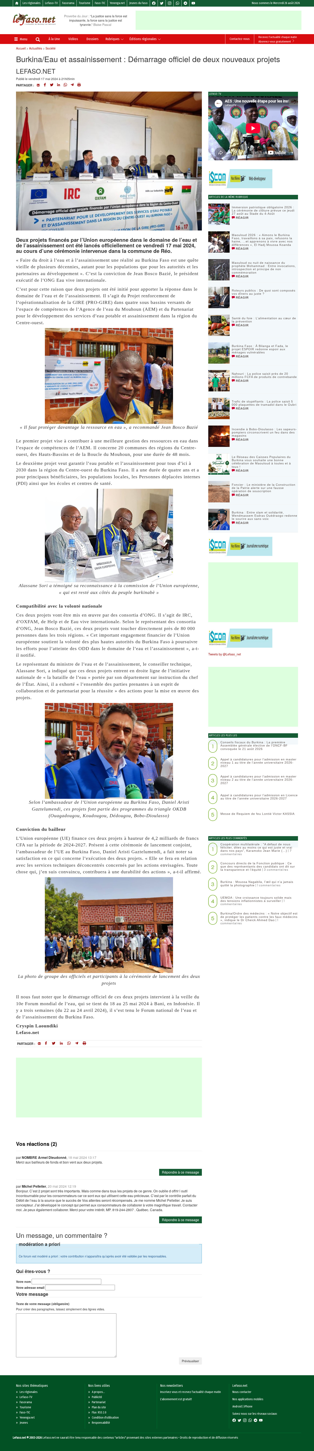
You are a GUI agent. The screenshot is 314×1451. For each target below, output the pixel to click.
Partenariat (99, 1402)
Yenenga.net (117, 3)
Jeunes (24, 1423)
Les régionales (32, 3)
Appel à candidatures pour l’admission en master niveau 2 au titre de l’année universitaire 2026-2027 (258, 780)
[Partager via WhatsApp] (65, 85)
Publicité (97, 1397)
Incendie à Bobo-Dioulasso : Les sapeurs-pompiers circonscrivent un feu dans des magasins (264, 432)
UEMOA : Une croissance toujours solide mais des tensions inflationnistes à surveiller (256, 899)
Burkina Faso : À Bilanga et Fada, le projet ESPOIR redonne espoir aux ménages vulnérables (260, 349)
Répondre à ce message (180, 1172)
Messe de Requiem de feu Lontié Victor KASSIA (257, 813)
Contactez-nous (240, 39)
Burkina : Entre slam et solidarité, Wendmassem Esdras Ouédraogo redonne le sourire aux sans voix (264, 516)
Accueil (21, 48)
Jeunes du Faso (138, 3)
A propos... (98, 1392)
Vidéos (73, 39)
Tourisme (84, 3)
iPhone (248, 1406)
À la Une (54, 39)
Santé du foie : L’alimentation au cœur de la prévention (264, 319)
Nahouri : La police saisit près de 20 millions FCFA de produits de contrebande (264, 375)
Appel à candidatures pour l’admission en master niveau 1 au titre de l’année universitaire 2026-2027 (258, 763)
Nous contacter (241, 1392)
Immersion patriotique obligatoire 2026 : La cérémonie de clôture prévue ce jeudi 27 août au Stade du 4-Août (263, 211)
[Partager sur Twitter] (51, 85)
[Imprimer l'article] (79, 85)
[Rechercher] (38, 39)
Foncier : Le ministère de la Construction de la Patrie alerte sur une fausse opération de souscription (263, 488)
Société (50, 48)
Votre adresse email (30, 1287)
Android (237, 1406)
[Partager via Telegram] (72, 85)
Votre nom (23, 1281)
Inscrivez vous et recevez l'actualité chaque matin (190, 1392)
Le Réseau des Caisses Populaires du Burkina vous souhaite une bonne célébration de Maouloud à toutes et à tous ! (261, 461)
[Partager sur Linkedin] (58, 85)
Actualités (35, 48)
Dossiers (92, 39)
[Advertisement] (218, 20)
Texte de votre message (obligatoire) (42, 1304)
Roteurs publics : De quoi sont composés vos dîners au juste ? (263, 292)
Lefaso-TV (51, 3)
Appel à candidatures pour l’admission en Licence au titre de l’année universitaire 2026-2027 (259, 796)
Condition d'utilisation (105, 1417)
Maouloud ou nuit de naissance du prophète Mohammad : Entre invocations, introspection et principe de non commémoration (264, 267)
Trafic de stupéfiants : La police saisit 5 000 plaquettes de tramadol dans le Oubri (264, 403)
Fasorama (68, 3)
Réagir (242, 217)
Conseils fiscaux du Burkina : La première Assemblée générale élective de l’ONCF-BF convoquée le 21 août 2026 (254, 746)
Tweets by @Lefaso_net (224, 654)
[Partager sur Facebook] (45, 85)
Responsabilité (101, 1423)
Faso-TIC (100, 3)
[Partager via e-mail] (38, 85)
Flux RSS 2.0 (99, 1412)
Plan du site (99, 1407)
